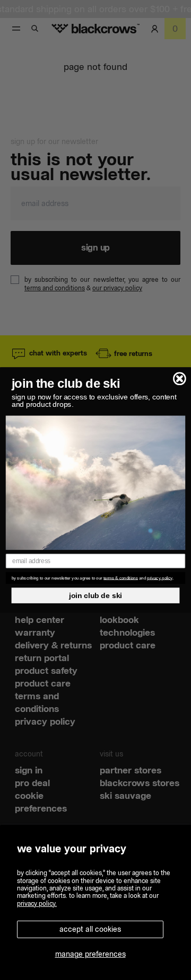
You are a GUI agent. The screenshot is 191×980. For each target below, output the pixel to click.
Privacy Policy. (37, 903)
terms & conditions (120, 577)
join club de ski (95, 596)
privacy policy (159, 577)
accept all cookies (90, 929)
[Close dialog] (180, 379)
